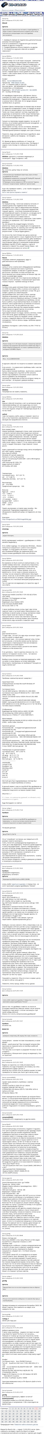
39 (21, 1416)
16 (17, 1411)
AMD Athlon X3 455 (17, 83)
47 (10, 1419)
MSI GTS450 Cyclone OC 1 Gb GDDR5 (24, 90)
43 (35, 1416)
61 (21, 1422)
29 (24, 1414)
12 (2, 1411)
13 (6, 1411)
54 (35, 1419)
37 (13, 1416)
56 (2, 1422)
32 (35, 1414)
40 (24, 1416)
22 (39, 1411)
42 (32, 1416)
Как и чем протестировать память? (14, 192)
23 (2, 1414)
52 (28, 1419)
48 (13, 1419)
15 (13, 1411)
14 (10, 1411)
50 (21, 1419)
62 (24, 1422)
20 (32, 1411)
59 (13, 1422)
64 (32, 1422)
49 (17, 1419)
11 (40, 1408)
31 (32, 1414)
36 (10, 1416)
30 (28, 1414)
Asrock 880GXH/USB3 (14, 81)
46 (6, 1419)
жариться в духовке (19, 884)
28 (21, 1414)
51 (24, 1419)
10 (36, 1408)
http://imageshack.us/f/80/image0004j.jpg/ (16, 519)
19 (28, 1411)
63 (28, 1422)
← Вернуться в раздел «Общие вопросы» (13, 10)
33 (39, 1414)
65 (35, 1422)
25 (10, 1414)
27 (17, 1414)
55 (39, 1419)
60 (17, 1422)
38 (17, 1416)
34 (2, 1416)
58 (10, 1422)
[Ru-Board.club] (14, 7)
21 (35, 1411)
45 (2, 1419)
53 (32, 1419)
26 (13, 1414)
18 (24, 1411)
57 (6, 1422)
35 (6, 1416)
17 (21, 1411)
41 (28, 1416)
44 (39, 1416)
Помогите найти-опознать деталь (26, 1424)
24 (6, 1414)
